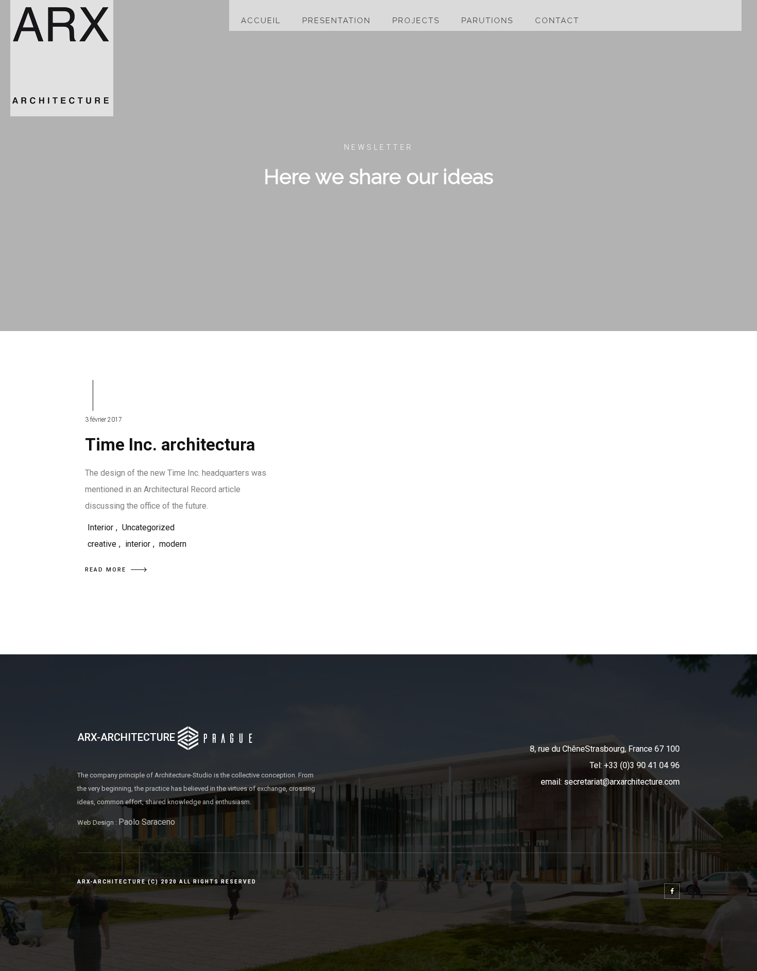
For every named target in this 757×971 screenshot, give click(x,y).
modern (172, 544)
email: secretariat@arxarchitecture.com (610, 782)
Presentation (336, 20)
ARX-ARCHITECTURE (127, 737)
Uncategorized (148, 527)
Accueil (261, 20)
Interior (100, 527)
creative (102, 544)
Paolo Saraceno (146, 822)
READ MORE (105, 569)
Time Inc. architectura (170, 445)
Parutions (487, 20)
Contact (557, 20)
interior (137, 544)
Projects (416, 20)
